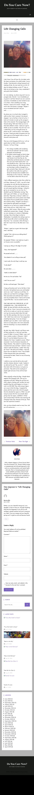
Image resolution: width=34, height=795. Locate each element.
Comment (7, 534)
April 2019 (8, 747)
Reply (6, 519)
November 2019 (9, 734)
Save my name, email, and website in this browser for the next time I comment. (17, 584)
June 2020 (8, 723)
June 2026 (8, 699)
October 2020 (9, 719)
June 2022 (8, 706)
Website (6, 574)
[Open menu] (17, 20)
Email (6, 565)
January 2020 (9, 730)
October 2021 (9, 710)
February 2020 (9, 728)
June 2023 (8, 701)
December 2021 (9, 708)
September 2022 (9, 702)
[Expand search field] (30, 15)
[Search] (27, 605)
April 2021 (8, 715)
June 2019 (8, 743)
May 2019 (8, 745)
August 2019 (8, 739)
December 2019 (9, 732)
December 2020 (9, 717)
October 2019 (9, 736)
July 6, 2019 (6, 502)
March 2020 (8, 726)
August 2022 (8, 704)
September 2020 (10, 721)
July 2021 (7, 713)
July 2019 (7, 741)
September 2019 (9, 737)
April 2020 (8, 724)
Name (6, 556)
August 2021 (8, 712)
